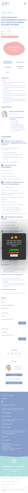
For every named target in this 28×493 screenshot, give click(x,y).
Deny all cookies (14, 252)
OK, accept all (14, 249)
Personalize (14, 255)
